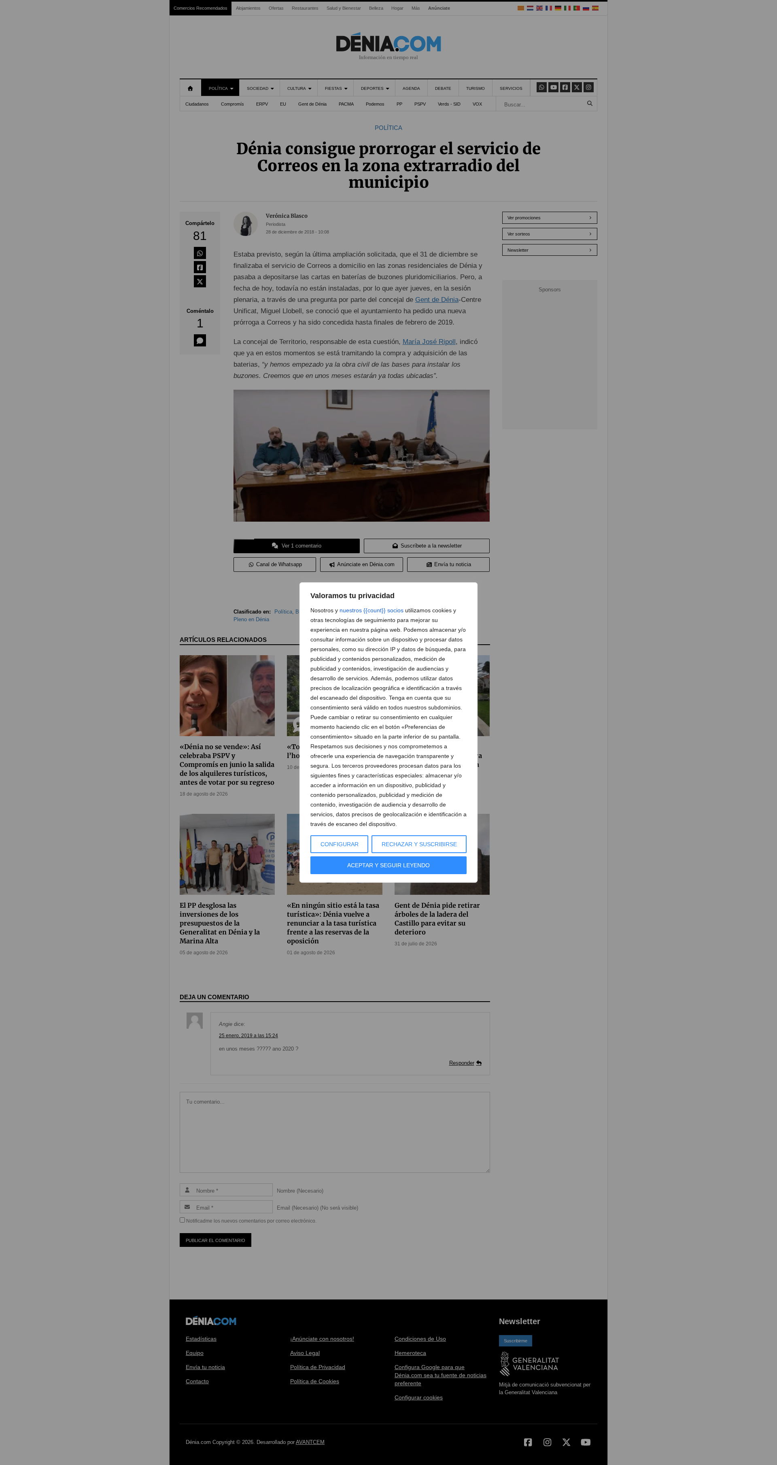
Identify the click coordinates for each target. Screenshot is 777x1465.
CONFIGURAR (340, 844)
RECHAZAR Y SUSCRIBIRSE (419, 844)
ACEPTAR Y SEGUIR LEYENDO (388, 865)
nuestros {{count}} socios (371, 610)
